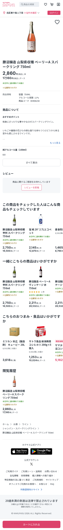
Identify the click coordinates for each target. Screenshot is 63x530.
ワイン (25, 424)
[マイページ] (58, 4)
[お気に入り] (45, 4)
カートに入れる (31, 524)
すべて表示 (31, 162)
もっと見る (55, 142)
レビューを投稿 (31, 187)
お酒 (15, 424)
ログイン (54, 12)
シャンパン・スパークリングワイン (19, 428)
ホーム (6, 424)
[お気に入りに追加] (57, 22)
